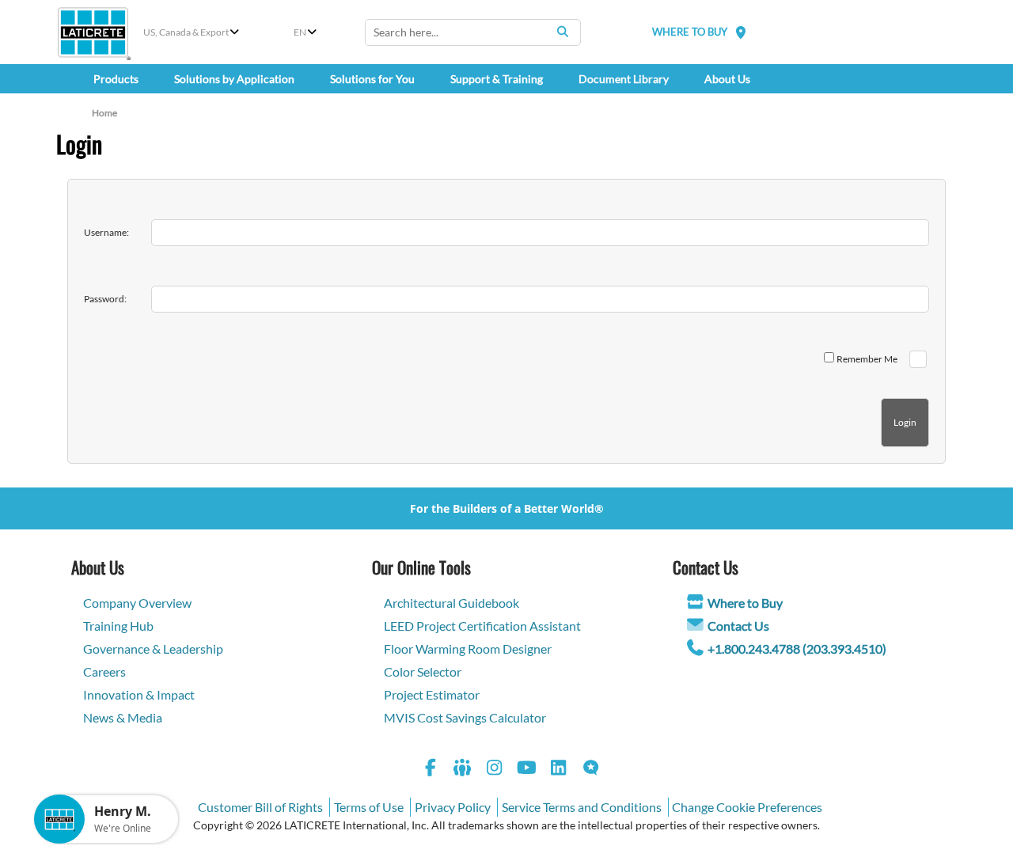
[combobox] (473, 32)
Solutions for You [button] (372, 78)
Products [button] (115, 78)
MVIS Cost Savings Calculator (465, 717)
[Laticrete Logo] (93, 32)
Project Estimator (432, 694)
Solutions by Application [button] (234, 78)
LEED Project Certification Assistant (482, 625)
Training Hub (118, 625)
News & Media (122, 717)
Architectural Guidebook (451, 602)
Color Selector (422, 671)
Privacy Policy (453, 806)
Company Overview (137, 602)
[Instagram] (495, 769)
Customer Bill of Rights (260, 806)
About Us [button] (727, 78)
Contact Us (738, 625)
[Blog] (591, 769)
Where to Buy (745, 602)
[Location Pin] (741, 32)
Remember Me (867, 359)
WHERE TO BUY (689, 31)
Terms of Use (369, 806)
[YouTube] (527, 769)
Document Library (624, 78)
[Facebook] (430, 769)
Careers (104, 671)
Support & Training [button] (496, 78)
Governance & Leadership (153, 648)
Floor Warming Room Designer (468, 648)
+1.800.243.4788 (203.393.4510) (797, 648)
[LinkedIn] (559, 769)
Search (562, 31)
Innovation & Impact (139, 694)
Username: (106, 232)
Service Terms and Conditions (582, 806)
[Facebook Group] (463, 769)
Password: (105, 299)
